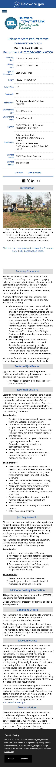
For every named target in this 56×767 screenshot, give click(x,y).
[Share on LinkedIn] (32, 180)
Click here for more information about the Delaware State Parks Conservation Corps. (28, 249)
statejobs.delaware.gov (14, 702)
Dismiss (24, 759)
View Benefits (34, 172)
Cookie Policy (9, 752)
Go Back (19, 172)
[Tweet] (28, 180)
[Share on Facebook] (24, 180)
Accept (11, 759)
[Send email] (38, 180)
